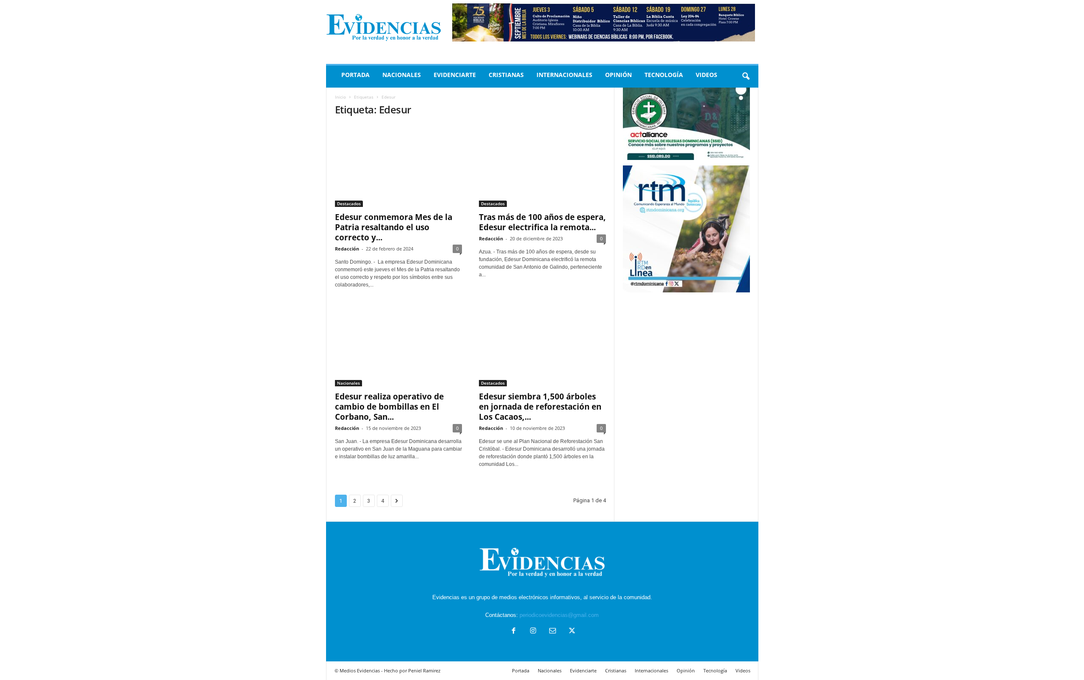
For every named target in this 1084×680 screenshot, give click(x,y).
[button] (745, 76)
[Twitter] (571, 631)
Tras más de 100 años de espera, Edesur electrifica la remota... (542, 222)
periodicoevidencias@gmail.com (559, 615)
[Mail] (552, 631)
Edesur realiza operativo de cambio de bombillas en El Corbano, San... (389, 406)
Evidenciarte (455, 75)
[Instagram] (533, 631)
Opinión (618, 75)
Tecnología (663, 75)
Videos (706, 75)
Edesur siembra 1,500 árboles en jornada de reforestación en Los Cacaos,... (540, 406)
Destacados (349, 203)
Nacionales (401, 75)
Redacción (347, 248)
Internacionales (564, 75)
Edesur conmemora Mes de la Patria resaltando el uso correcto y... (393, 227)
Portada (355, 75)
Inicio (340, 97)
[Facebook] (513, 631)
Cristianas (506, 75)
